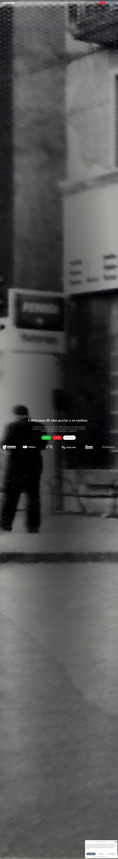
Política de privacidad (104, 856)
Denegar (101, 853)
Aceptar (91, 853)
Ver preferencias (111, 853)
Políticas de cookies (97, 856)
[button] (115, 841)
